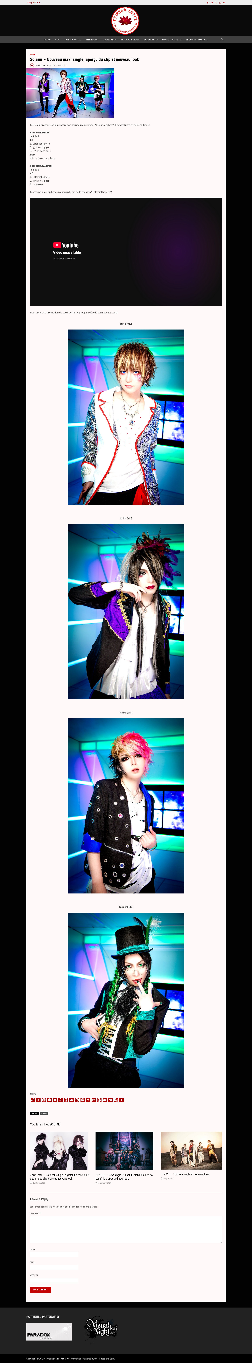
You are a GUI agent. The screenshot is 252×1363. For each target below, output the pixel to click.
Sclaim (44, 1113)
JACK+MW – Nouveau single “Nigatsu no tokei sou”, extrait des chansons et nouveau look (60, 1176)
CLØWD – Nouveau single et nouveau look (185, 1174)
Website (34, 1275)
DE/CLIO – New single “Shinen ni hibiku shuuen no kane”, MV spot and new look (124, 1176)
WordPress (99, 1358)
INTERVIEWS (92, 39)
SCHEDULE (149, 39)
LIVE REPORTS (110, 39)
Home (47, 39)
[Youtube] (212, 2)
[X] (216, 2)
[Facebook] (208, 2)
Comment (36, 1213)
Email (33, 1262)
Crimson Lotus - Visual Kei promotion (63, 1358)
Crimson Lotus (44, 65)
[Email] (224, 2)
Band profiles (73, 39)
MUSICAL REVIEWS (130, 39)
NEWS (58, 39)
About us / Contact (197, 39)
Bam (112, 1358)
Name (32, 1249)
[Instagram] (220, 2)
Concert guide (170, 39)
